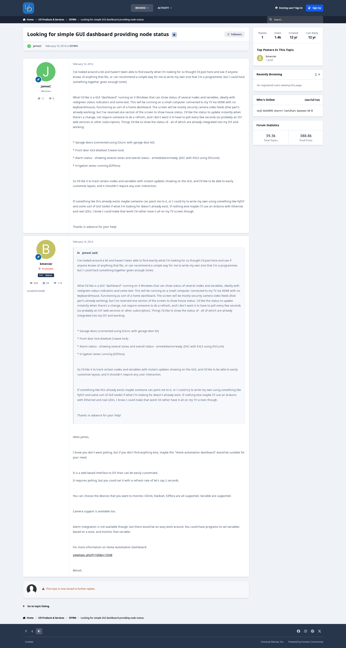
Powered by (305, 641)
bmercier (46, 264)
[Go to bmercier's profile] (46, 249)
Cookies (29, 641)
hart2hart (290, 110)
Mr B (310, 110)
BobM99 (268, 110)
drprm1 (278, 110)
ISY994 (73, 46)
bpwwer (301, 110)
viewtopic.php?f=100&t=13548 (92, 555)
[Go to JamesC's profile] (29, 46)
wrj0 (259, 110)
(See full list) (312, 100)
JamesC (37, 46)
